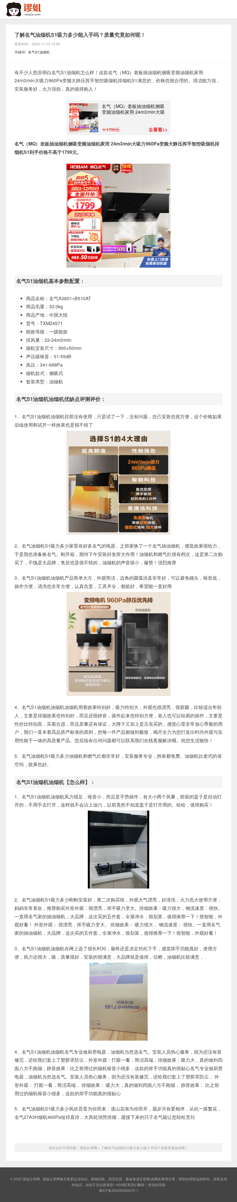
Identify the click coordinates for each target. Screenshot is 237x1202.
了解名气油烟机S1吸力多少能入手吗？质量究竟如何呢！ (80, 34)
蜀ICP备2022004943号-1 (118, 1190)
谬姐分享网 (29, 9)
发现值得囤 (156, 1184)
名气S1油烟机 (39, 51)
